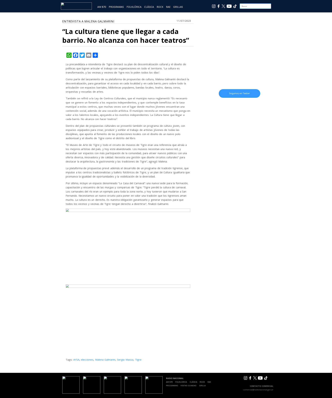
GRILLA (202, 385)
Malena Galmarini (105, 359)
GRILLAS (178, 6)
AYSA (76, 359)
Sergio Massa (125, 359)
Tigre (138, 359)
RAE (168, 6)
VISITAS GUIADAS (188, 385)
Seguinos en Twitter (239, 93)
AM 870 (101, 6)
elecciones (87, 359)
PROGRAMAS (116, 6)
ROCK (160, 6)
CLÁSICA (149, 6)
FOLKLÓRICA (134, 6)
